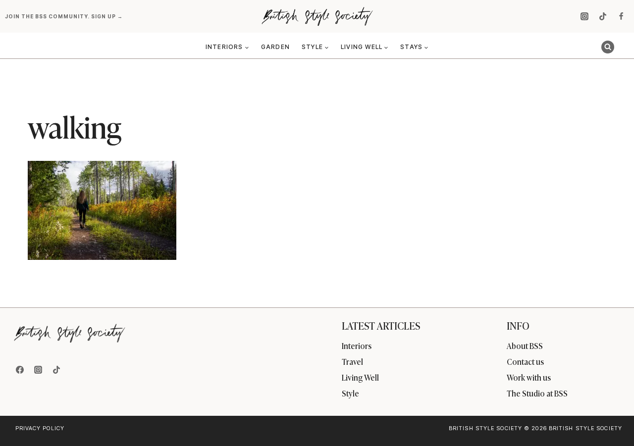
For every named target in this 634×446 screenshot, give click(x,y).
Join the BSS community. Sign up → (64, 16)
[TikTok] (603, 16)
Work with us (529, 377)
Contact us (525, 361)
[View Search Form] (607, 47)
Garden (275, 46)
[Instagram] (584, 16)
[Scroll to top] (610, 417)
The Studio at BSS (537, 393)
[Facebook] (621, 16)
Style (350, 393)
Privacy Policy (39, 428)
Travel (352, 361)
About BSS (525, 345)
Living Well (360, 377)
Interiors (356, 345)
